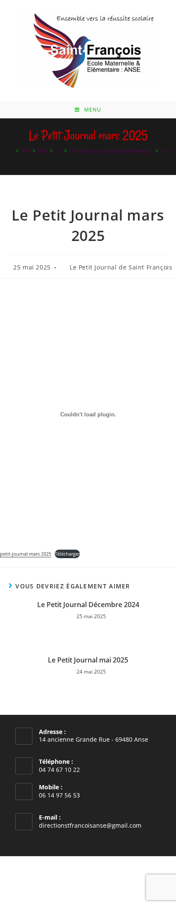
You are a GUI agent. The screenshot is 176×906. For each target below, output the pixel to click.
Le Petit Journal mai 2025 (88, 660)
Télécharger (67, 553)
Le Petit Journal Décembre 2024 (88, 604)
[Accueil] (11, 151)
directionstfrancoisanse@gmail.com (90, 825)
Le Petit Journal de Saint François (121, 267)
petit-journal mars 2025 (25, 553)
